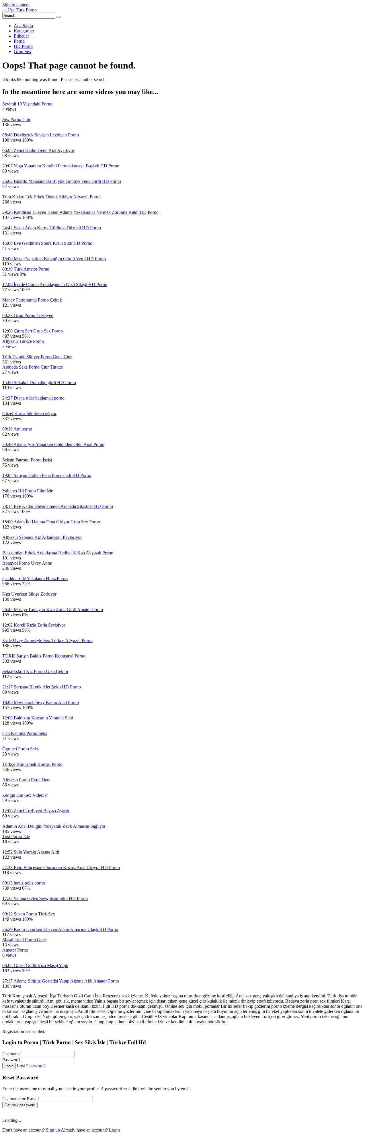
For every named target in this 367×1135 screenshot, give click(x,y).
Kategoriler (24, 30)
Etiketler (21, 36)
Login (9, 1066)
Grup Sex (22, 51)
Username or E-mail (20, 1098)
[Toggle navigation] (4, 11)
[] (58, 17)
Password (11, 1059)
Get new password (20, 1105)
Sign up (53, 1130)
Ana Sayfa (23, 25)
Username (11, 1053)
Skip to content (16, 4)
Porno (19, 41)
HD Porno (23, 46)
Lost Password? (31, 1065)
